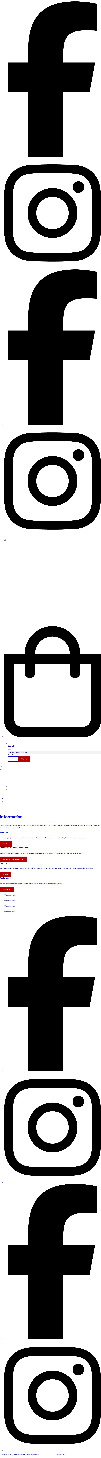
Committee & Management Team (19, 789)
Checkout (24, 759)
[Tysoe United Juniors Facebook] (52, 424)
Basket (13, 759)
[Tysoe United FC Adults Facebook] (52, 156)
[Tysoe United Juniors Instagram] (52, 536)
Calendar (7, 780)
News (6, 777)
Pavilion (10, 792)
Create (67, 1454)
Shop (5, 808)
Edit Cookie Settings (48, 1454)
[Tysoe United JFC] (52, 1338)
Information (8, 783)
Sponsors (7, 799)
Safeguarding (8, 805)
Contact (6, 802)
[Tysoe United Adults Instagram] (52, 268)
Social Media (12, 795)
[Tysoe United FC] (52, 1182)
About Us (11, 786)
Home (6, 774)
